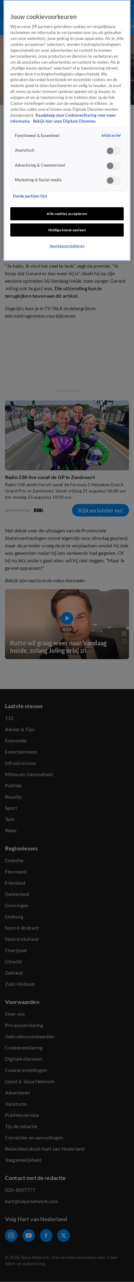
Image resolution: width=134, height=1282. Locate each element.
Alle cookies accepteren (67, 214)
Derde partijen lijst (30, 196)
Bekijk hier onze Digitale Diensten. (64, 121)
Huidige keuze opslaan (67, 230)
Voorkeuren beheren (67, 246)
